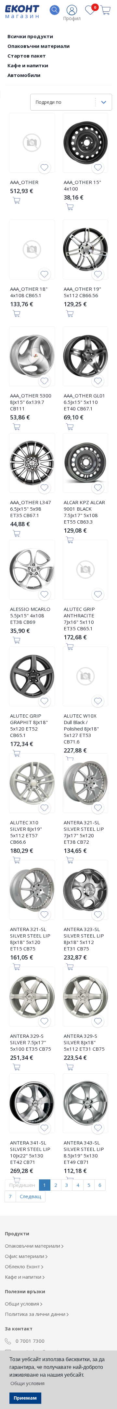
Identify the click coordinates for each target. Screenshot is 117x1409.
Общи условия (22, 1303)
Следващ (30, 1196)
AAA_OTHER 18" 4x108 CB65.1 (28, 292)
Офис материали (25, 1256)
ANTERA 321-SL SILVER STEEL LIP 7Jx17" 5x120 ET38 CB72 (84, 832)
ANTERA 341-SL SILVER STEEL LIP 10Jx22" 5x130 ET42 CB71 (30, 1152)
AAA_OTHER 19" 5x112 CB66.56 (82, 292)
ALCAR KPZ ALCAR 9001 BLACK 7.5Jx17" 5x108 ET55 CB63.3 (84, 512)
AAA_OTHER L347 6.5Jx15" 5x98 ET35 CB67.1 (30, 508)
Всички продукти (30, 36)
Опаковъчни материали (38, 46)
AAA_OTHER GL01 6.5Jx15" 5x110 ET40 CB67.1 (84, 402)
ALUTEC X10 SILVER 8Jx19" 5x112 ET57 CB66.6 (26, 832)
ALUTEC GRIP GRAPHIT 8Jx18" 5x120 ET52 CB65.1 (29, 725)
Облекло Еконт (23, 1266)
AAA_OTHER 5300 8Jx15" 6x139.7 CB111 (30, 402)
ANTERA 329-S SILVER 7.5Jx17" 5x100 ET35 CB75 (30, 1042)
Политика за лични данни (36, 1314)
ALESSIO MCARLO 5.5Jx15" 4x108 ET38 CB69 (30, 615)
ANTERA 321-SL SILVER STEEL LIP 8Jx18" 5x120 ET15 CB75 (30, 939)
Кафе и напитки (27, 65)
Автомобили (23, 75)
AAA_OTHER (24, 182)
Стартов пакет (26, 55)
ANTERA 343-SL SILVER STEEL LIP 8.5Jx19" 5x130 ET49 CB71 (84, 1152)
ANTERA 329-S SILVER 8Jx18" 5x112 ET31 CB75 (84, 1042)
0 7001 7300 (29, 1341)
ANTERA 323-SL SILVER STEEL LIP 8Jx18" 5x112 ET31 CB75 (84, 939)
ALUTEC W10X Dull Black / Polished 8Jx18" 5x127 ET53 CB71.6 (81, 728)
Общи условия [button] (27, 1383)
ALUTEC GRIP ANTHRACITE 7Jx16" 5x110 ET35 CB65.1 (79, 619)
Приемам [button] (25, 1398)
